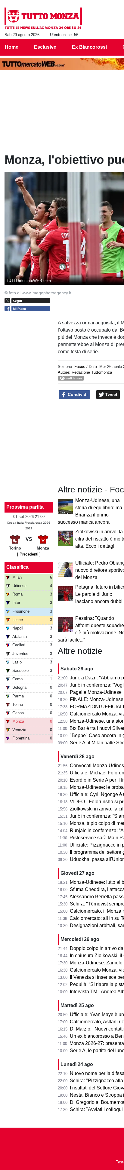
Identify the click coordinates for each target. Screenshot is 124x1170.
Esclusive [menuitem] (45, 47)
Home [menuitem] (11, 47)
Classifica (17, 567)
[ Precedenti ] (29, 554)
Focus (79, 366)
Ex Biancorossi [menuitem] (89, 47)
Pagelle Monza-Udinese (96, 692)
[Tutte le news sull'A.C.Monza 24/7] (43, 18)
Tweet (110, 394)
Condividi (77, 394)
